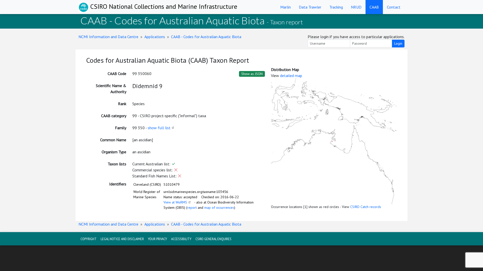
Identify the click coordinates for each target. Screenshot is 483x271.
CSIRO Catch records (365, 207)
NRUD (356, 7)
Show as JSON (252, 74)
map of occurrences (219, 207)
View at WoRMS (175, 202)
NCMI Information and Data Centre (108, 36)
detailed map (291, 75)
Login (398, 43)
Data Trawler (310, 7)
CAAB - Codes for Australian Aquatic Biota (206, 36)
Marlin (285, 7)
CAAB (374, 7)
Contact (393, 7)
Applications (154, 36)
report (192, 207)
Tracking (336, 7)
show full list (159, 127)
